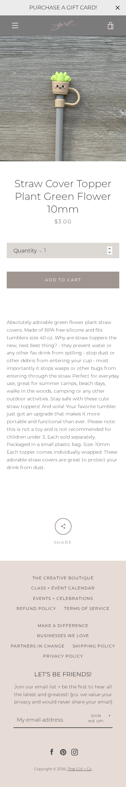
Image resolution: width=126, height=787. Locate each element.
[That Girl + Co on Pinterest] (63, 752)
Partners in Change (38, 646)
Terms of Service (87, 608)
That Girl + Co (80, 769)
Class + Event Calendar (63, 588)
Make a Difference (63, 625)
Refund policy (36, 608)
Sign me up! (96, 718)
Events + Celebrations (63, 598)
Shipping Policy (94, 646)
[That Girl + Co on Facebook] (51, 752)
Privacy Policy (63, 656)
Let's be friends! (63, 674)
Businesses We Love (63, 635)
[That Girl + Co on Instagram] (74, 752)
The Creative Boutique (63, 577)
